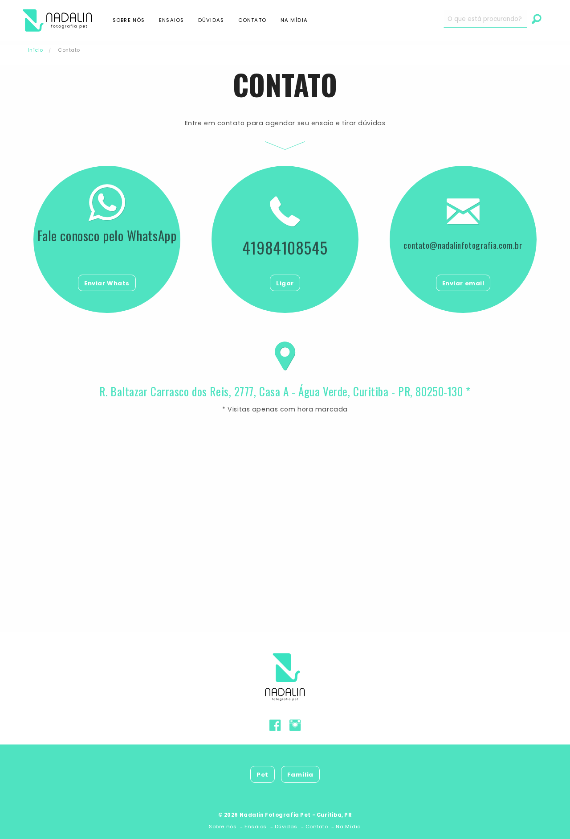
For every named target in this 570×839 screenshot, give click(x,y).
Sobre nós (129, 20)
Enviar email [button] (463, 283)
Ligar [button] (285, 283)
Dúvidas (211, 20)
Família (300, 774)
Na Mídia (294, 20)
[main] (285, 327)
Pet (262, 774)
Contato (252, 20)
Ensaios (171, 20)
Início (35, 49)
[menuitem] (65, 20)
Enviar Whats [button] (107, 283)
